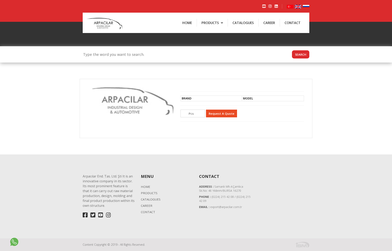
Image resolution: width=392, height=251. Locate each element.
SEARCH (300, 54)
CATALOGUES (243, 23)
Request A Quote (221, 113)
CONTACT (293, 23)
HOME (187, 23)
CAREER (269, 23)
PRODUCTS (210, 23)
